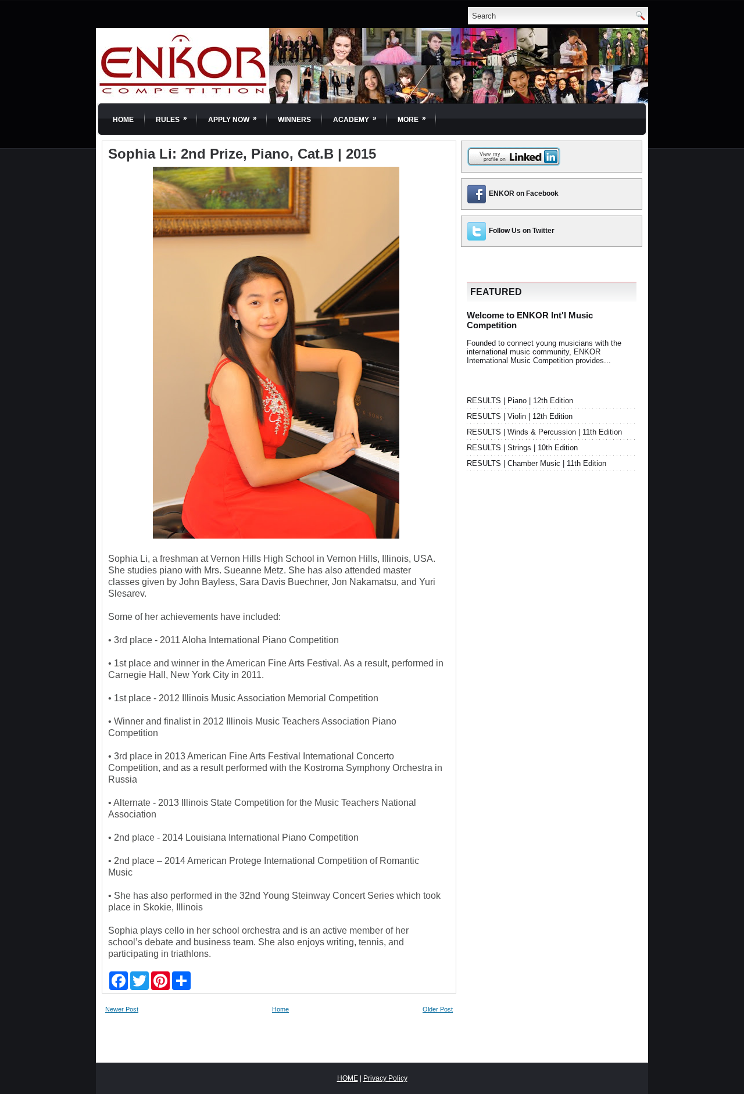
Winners (294, 120)
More (412, 119)
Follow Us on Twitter (522, 231)
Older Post (438, 1009)
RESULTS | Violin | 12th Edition (520, 416)
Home (123, 120)
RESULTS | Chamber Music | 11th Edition (536, 463)
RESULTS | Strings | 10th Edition (522, 447)
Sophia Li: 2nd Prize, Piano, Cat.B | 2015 (242, 154)
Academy (355, 119)
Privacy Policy (385, 1078)
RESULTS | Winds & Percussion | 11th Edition (544, 432)
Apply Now (232, 119)
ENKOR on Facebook (524, 193)
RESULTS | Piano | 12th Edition (520, 400)
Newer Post (121, 1009)
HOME (347, 1078)
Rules (171, 119)
